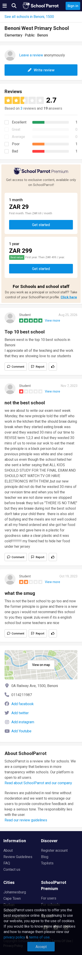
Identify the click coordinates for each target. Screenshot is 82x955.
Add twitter (20, 713)
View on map (41, 665)
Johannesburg (14, 892)
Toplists (47, 863)
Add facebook (22, 704)
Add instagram (22, 722)
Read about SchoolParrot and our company (38, 783)
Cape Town (12, 898)
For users (48, 898)
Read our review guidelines (26, 820)
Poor (16, 144)
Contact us (11, 869)
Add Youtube (21, 731)
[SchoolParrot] (41, 5)
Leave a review (31, 55)
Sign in (72, 5)
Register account (54, 850)
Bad (15, 151)
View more (52, 320)
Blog (44, 857)
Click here (69, 297)
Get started (41, 225)
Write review (44, 70)
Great (16, 129)
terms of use (39, 937)
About (8, 850)
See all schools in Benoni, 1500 (29, 16)
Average (18, 137)
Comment (18, 367)
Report (40, 367)
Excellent (19, 122)
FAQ (6, 863)
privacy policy (14, 937)
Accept (41, 947)
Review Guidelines (17, 857)
